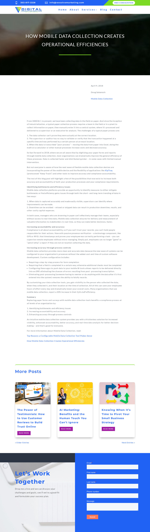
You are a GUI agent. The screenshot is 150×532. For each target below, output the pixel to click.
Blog (103, 10)
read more (24, 433)
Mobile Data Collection (102, 99)
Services (88, 10)
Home (62, 10)
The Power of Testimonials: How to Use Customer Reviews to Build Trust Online (31, 418)
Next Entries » (128, 442)
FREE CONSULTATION (123, 3)
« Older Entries (22, 442)
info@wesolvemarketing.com (66, 3)
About (74, 10)
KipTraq (108, 170)
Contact (116, 10)
